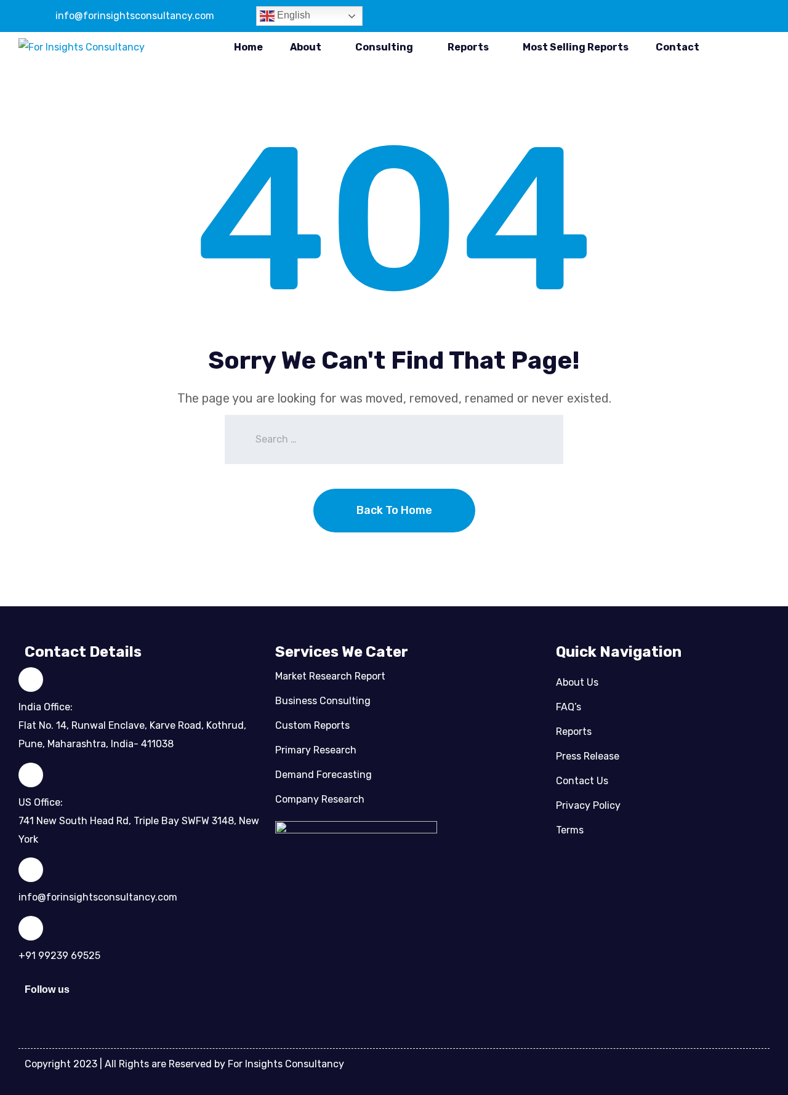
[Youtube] (198, 996)
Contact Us (582, 781)
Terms (570, 830)
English (292, 15)
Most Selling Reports (576, 47)
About (305, 47)
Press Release (587, 756)
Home (248, 47)
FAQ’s (568, 707)
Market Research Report (330, 676)
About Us (577, 682)
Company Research (319, 799)
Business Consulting (323, 701)
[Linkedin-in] (97, 996)
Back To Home (394, 510)
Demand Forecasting (323, 774)
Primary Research (315, 750)
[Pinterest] (165, 996)
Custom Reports (312, 725)
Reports (468, 47)
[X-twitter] (131, 996)
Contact (677, 47)
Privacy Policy (588, 805)
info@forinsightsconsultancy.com (134, 16)
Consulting (384, 47)
